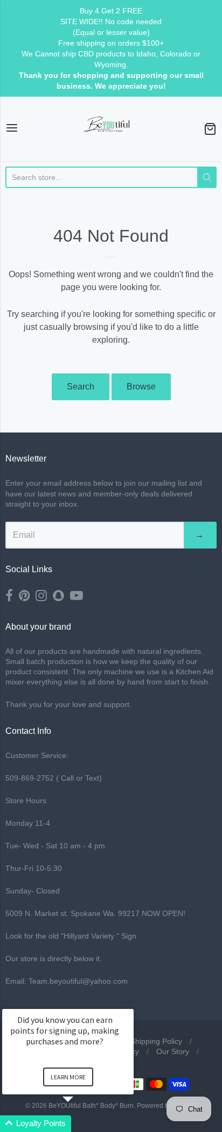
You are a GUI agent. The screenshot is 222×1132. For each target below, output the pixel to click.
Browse (141, 386)
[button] (81, 1123)
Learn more (68, 1077)
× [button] (129, 1002)
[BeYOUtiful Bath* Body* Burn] (111, 129)
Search (80, 386)
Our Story (172, 1051)
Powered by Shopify (166, 1105)
